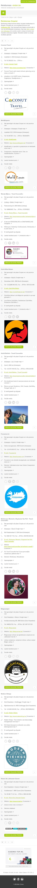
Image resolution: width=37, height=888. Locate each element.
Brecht (13, 277)
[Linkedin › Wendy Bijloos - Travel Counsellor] (13, 243)
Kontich (13, 442)
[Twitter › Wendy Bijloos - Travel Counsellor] (5, 243)
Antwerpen (7, 53)
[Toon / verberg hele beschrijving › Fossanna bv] (20, 461)
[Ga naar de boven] (34, 114)
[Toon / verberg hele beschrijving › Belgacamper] (20, 636)
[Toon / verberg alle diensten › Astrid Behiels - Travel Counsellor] (20, 387)
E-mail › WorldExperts (10, 139)
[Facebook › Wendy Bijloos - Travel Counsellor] (9, 243)
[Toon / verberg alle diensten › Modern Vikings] (20, 726)
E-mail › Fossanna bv (10, 453)
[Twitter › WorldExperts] (5, 167)
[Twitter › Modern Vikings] (5, 741)
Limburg (6, 202)
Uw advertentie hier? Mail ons (18, 866)
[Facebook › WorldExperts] (9, 167)
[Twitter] (14, 879)
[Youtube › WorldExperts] (17, 167)
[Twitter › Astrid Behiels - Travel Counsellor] (5, 402)
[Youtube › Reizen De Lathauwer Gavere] (17, 822)
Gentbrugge (18, 702)
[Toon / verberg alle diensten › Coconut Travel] (20, 77)
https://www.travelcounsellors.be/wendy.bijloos (22, 216)
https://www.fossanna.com (16, 456)
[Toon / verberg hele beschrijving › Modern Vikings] (20, 721)
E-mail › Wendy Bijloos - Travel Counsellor (16, 213)
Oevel (13, 529)
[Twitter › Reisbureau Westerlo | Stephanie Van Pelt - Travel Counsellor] (5, 571)
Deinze (17, 617)
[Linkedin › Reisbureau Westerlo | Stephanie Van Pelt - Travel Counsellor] (13, 571)
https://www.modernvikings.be (17, 716)
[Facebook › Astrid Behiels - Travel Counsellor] (9, 402)
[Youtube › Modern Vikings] (17, 741)
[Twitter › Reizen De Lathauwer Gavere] (5, 822)
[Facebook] (18, 879)
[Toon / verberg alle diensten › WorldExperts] (20, 152)
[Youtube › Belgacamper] (17, 656)
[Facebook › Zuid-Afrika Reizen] (9, 316)
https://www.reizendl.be (15, 801)
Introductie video (25, 235)
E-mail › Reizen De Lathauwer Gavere (14, 797)
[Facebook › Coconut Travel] (9, 92)
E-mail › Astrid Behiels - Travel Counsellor (15, 372)
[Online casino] (18, 848)
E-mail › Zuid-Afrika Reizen (11, 288)
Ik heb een (28, 1)
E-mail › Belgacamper (10, 628)
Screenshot (31, 67)
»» (12, 40)
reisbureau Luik (5, 27)
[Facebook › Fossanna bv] (9, 481)
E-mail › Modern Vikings (10, 713)
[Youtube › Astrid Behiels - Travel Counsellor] (17, 402)
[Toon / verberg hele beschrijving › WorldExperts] (20, 147)
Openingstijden (9, 81)
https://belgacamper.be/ (15, 631)
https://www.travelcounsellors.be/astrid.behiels (22, 376)
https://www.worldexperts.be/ (17, 143)
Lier (12, 361)
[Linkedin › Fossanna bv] (13, 481)
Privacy (22, 884)
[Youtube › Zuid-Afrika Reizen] (17, 316)
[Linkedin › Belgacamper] (13, 656)
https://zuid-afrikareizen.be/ (16, 292)
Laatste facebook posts (11, 85)
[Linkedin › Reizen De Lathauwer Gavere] (13, 822)
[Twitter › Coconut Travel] (5, 92)
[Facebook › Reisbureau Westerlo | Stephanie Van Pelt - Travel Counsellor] (9, 571)
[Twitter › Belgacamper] (5, 656)
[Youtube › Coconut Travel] (17, 92)
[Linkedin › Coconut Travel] (13, 92)
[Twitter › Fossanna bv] (5, 481)
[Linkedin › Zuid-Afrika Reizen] (13, 316)
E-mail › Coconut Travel (10, 64)
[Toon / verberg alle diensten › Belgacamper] (20, 641)
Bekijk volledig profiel (13, 114)
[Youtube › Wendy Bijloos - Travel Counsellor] (17, 243)
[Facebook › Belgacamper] (9, 656)
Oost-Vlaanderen (8, 617)
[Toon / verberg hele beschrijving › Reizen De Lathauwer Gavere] (20, 805)
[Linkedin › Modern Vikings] (13, 741)
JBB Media (16, 884)
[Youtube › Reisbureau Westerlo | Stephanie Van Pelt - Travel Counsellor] (17, 571)
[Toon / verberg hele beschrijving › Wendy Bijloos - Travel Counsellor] (20, 223)
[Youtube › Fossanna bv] (17, 481)
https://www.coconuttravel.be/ (17, 67)
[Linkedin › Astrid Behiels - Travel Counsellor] (13, 402)
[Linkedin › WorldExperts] (13, 167)
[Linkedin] (22, 879)
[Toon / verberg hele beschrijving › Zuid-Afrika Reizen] (20, 296)
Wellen (12, 202)
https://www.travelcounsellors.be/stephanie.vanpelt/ (18, 546)
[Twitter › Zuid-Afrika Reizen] (5, 316)
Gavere (17, 787)
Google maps (22, 53)
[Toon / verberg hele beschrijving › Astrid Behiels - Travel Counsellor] (20, 382)
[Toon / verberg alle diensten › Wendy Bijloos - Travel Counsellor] (20, 228)
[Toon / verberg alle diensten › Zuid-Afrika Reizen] (20, 301)
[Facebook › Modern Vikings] (9, 741)
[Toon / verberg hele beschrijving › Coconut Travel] (20, 72)
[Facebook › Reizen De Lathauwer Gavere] (9, 822)
